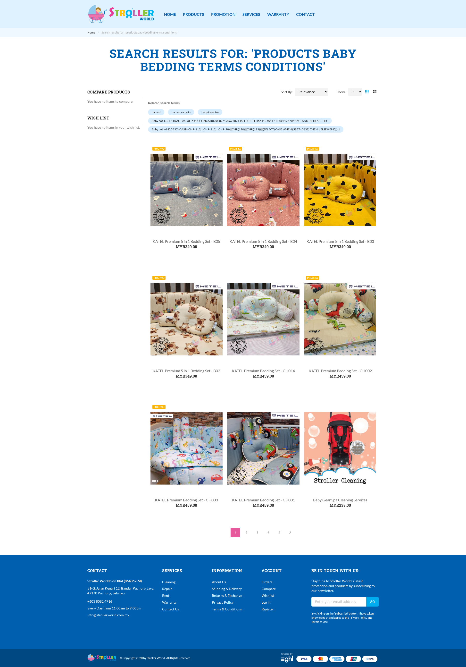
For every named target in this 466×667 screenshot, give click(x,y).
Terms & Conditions (227, 609)
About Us (219, 582)
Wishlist (268, 595)
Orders (267, 582)
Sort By (286, 92)
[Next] (290, 532)
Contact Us (170, 609)
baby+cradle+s (181, 112)
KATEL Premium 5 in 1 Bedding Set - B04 (263, 241)
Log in (266, 602)
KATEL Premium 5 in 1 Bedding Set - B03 (340, 241)
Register (268, 609)
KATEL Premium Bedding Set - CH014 (263, 370)
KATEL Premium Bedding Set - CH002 (340, 370)
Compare (269, 589)
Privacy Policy (222, 602)
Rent (165, 595)
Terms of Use (319, 622)
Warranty (169, 602)
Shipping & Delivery (227, 589)
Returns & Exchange (227, 595)
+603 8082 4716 (99, 601)
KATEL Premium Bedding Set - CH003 (186, 500)
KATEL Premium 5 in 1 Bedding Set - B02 (186, 370)
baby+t (156, 112)
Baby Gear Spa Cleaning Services (340, 500)
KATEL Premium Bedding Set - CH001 (263, 500)
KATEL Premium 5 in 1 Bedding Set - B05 (186, 241)
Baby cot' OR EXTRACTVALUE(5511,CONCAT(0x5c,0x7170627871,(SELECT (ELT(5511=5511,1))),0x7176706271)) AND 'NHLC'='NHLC (240, 121)
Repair (167, 589)
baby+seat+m (210, 112)
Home (91, 32)
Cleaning (168, 582)
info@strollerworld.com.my (108, 615)
